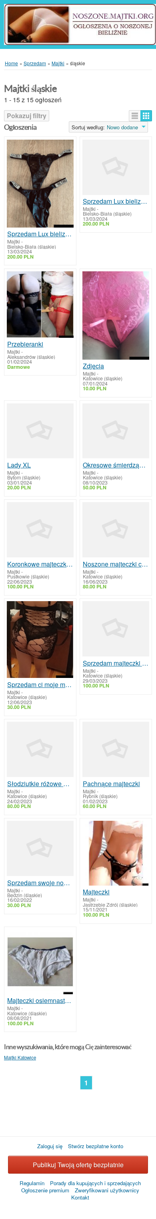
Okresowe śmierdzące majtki (116, 465)
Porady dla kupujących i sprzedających (95, 1183)
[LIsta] (135, 115)
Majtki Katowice (20, 1057)
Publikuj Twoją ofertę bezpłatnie (78, 1164)
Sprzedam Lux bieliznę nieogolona (40, 234)
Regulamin (32, 1183)
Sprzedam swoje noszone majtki (40, 882)
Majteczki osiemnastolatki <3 (40, 1000)
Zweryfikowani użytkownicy (107, 1190)
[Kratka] (146, 115)
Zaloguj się (49, 1146)
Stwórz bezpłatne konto (95, 1146)
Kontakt (80, 1197)
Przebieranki (25, 344)
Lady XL (19, 465)
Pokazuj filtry (26, 115)
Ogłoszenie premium (45, 1190)
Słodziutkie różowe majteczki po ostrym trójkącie (40, 783)
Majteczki (96, 892)
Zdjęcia (93, 366)
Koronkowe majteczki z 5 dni (40, 564)
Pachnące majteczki (111, 783)
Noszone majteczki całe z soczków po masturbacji (116, 564)
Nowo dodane (122, 127)
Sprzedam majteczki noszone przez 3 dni (116, 663)
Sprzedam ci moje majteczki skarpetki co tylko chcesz (40, 684)
